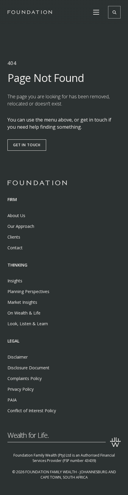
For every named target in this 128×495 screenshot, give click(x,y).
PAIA (12, 400)
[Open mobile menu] (96, 12)
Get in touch (26, 144)
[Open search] (114, 12)
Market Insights (22, 302)
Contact (15, 247)
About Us (16, 215)
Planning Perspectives (28, 291)
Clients (13, 237)
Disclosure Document (28, 368)
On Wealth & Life (23, 313)
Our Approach (20, 226)
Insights (14, 281)
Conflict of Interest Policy (31, 410)
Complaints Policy (24, 378)
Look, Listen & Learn (27, 323)
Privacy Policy (20, 389)
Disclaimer (17, 357)
